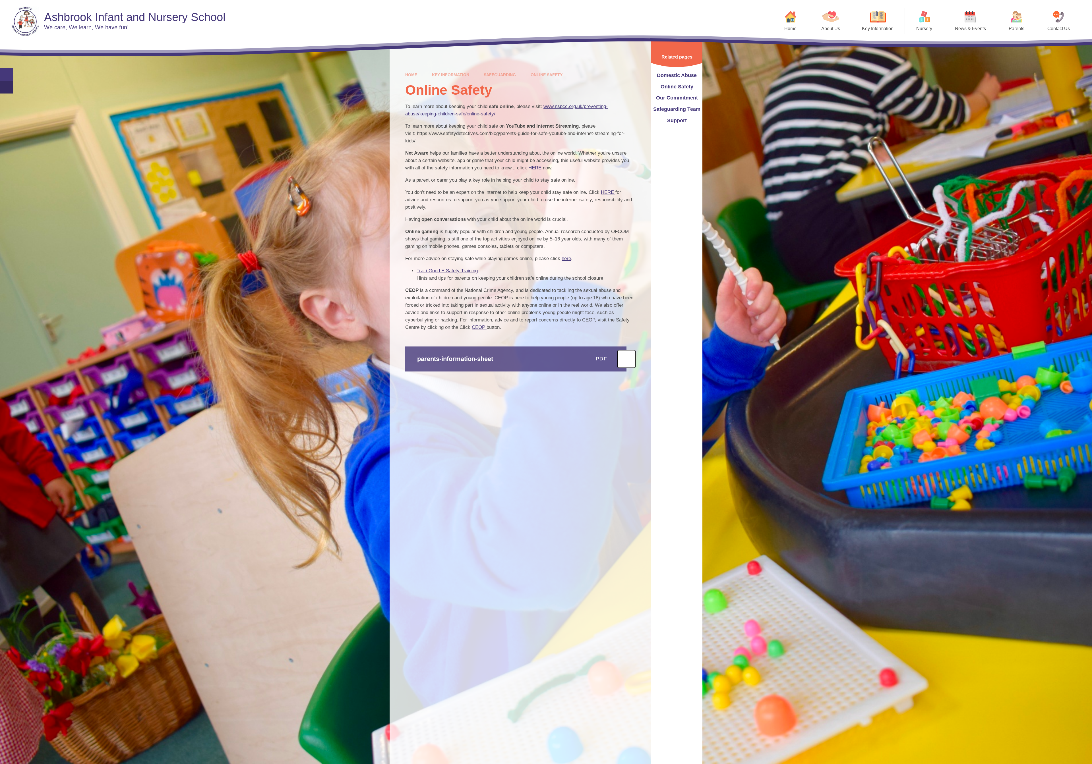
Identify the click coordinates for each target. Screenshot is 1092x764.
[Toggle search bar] (6, 74)
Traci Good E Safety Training (447, 270)
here (566, 258)
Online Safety (546, 74)
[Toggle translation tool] (6, 87)
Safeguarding (500, 74)
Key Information (450, 74)
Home (411, 74)
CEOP (479, 327)
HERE (534, 168)
